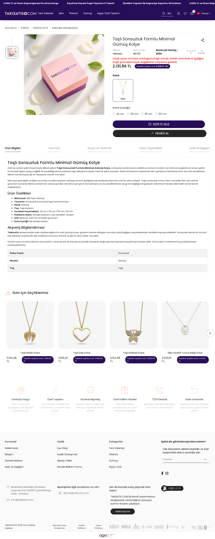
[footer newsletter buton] (205, 459)
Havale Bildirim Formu (69, 467)
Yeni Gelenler (117, 448)
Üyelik (60, 441)
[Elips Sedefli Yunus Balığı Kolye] (185, 325)
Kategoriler (116, 441)
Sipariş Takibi (64, 460)
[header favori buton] (185, 13)
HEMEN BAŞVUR (122, 511)
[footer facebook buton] (162, 473)
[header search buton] (163, 13)
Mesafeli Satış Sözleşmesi (59, 527)
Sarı (123, 98)
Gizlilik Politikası (81, 527)
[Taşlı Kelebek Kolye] (133, 325)
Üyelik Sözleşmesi (67, 454)
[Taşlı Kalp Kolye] (81, 325)
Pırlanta (113, 454)
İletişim (9, 454)
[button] (45, 13)
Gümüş (113, 460)
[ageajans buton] (185, 488)
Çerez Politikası (99, 527)
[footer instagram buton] (166, 473)
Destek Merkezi (13, 460)
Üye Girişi (62, 448)
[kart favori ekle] (49, 306)
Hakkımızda (11, 448)
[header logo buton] (20, 13)
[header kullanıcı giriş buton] (178, 13)
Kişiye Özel (115, 467)
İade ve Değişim (14, 467)
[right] (210, 333)
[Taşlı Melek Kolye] (30, 325)
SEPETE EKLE (161, 124)
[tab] (13, 148)
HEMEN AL (162, 133)
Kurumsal (10, 441)
